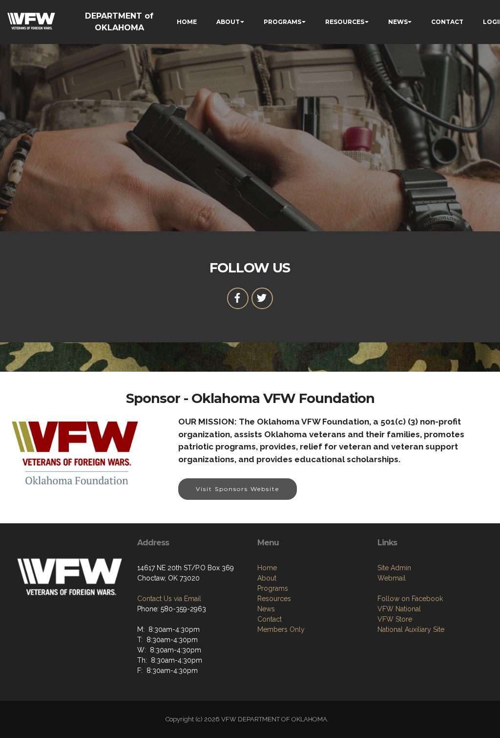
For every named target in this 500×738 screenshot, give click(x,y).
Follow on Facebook (410, 599)
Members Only (281, 629)
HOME (187, 21)
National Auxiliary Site (410, 629)
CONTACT (447, 21)
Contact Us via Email (169, 599)
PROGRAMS (282, 21)
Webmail (391, 578)
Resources (274, 599)
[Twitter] (262, 298)
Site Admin (394, 568)
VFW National (399, 609)
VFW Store (394, 619)
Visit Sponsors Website (237, 488)
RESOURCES (344, 21)
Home (267, 568)
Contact (269, 619)
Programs (272, 588)
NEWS (398, 21)
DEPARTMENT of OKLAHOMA (119, 21)
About (266, 578)
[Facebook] (238, 298)
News (266, 609)
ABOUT (228, 21)
